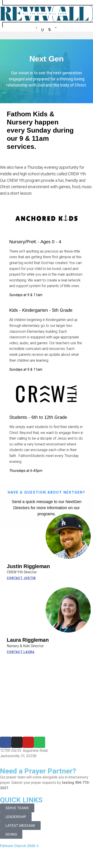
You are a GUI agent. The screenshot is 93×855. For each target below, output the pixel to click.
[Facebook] (5, 742)
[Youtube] (28, 742)
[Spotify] (39, 742)
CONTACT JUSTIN (21, 578)
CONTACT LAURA (21, 652)
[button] (46, 35)
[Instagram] (17, 742)
